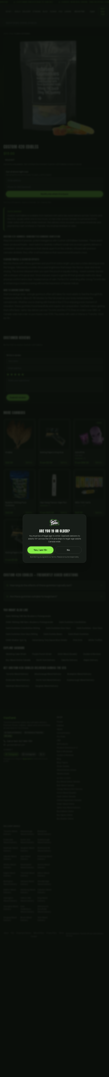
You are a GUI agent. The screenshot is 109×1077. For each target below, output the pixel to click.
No (68, 550)
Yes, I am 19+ (40, 550)
